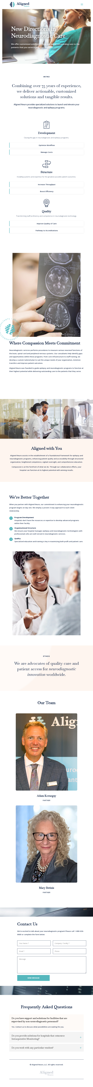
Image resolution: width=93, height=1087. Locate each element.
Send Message (33, 978)
